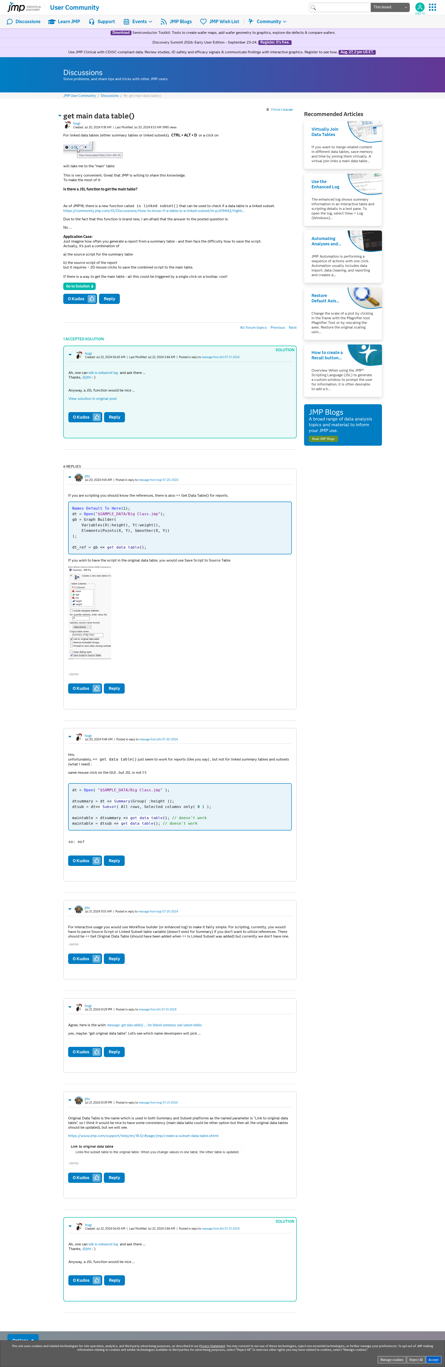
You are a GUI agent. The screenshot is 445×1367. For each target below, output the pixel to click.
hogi (76, 123)
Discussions (28, 21)
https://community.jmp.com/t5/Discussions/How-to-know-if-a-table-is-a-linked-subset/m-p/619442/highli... (154, 210)
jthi (87, 476)
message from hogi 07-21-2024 (158, 1102)
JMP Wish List (224, 21)
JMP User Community (79, 96)
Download (121, 33)
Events (139, 21)
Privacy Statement (212, 1346)
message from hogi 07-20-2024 (158, 480)
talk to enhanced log (103, 372)
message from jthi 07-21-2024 (220, 357)
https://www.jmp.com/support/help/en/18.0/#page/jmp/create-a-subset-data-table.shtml (143, 1135)
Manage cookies (392, 1360)
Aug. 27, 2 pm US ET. (357, 52)
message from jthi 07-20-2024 (158, 739)
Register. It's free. (275, 42)
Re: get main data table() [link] (142, 96)
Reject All (416, 1360)
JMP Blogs (181, 21)
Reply (109, 298)
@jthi (86, 377)
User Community (74, 7)
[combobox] (340, 7)
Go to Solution (78, 286)
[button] (60, 115)
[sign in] (420, 7)
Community (269, 21)
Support (106, 21)
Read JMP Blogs (323, 439)
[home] (24, 7)
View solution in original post (92, 398)
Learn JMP (69, 21)
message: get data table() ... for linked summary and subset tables (154, 1025)
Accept (434, 1360)
